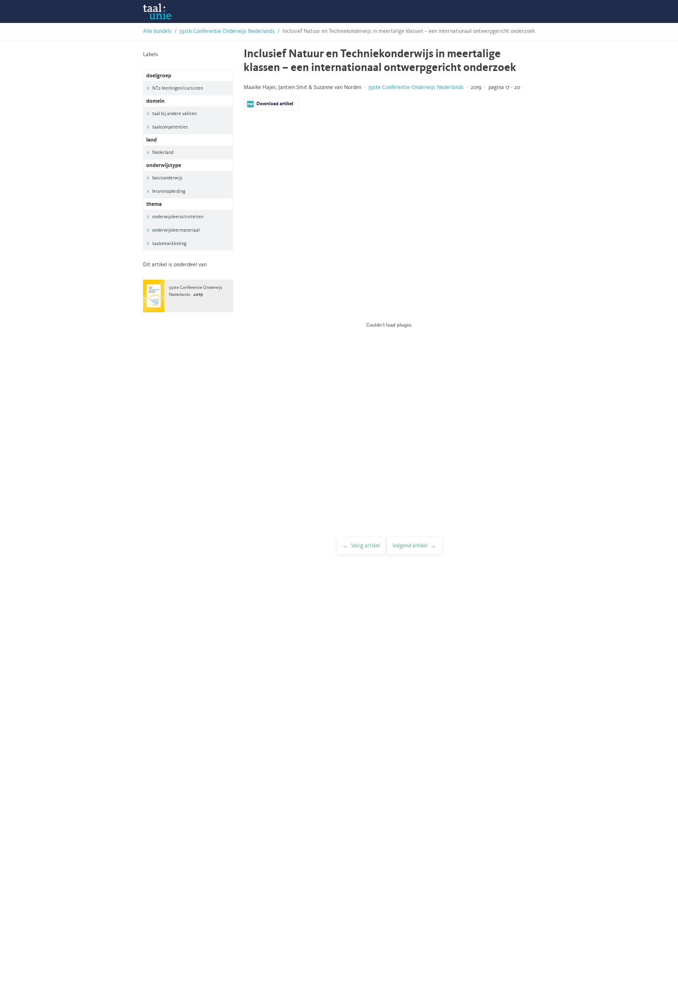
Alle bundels (157, 31)
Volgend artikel (410, 546)
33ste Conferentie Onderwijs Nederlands (227, 31)
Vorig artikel (365, 546)
